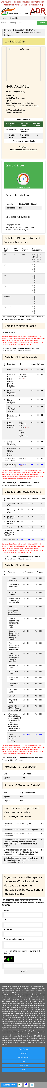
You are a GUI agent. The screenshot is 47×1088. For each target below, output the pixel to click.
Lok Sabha (14, 18)
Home (4, 18)
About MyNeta (23, 1049)
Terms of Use (24, 1065)
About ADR (23, 1053)
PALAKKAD (8, 32)
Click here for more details (24, 141)
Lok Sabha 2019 (18, 30)
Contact (23, 1061)
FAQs (23, 1069)
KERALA (29, 30)
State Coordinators (23, 1057)
